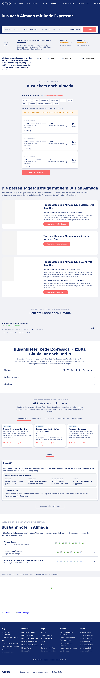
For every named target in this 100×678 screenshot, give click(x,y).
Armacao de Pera (44, 104)
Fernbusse (25, 628)
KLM (42, 645)
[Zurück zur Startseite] (8, 3)
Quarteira (26, 100)
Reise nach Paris (86, 638)
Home (4, 574)
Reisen (82, 628)
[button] (46, 29)
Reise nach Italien (86, 645)
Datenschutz (57, 672)
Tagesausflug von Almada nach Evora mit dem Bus (67, 263)
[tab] (24, 418)
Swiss (43, 642)
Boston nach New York (10, 643)
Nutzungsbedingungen (40, 672)
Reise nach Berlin (86, 635)
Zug (15, 3)
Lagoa (32, 104)
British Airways (46, 638)
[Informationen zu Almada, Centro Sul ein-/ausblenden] (95, 543)
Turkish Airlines (47, 635)
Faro (70, 100)
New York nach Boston (10, 646)
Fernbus (21, 3)
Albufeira (44, 100)
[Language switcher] (55, 3)
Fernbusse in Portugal (25, 574)
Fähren (35, 3)
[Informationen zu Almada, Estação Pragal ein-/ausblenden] (95, 552)
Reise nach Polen (86, 642)
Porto (36, 100)
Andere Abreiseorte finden (53, 96)
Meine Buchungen (69, 3)
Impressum (24, 672)
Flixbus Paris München (30, 645)
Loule (25, 104)
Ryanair (44, 632)
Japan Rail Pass (85, 632)
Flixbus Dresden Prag (29, 638)
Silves (56, 104)
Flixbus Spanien (27, 635)
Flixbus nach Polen (28, 632)
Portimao (54, 100)
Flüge (28, 3)
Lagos (63, 100)
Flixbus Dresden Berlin (30, 642)
